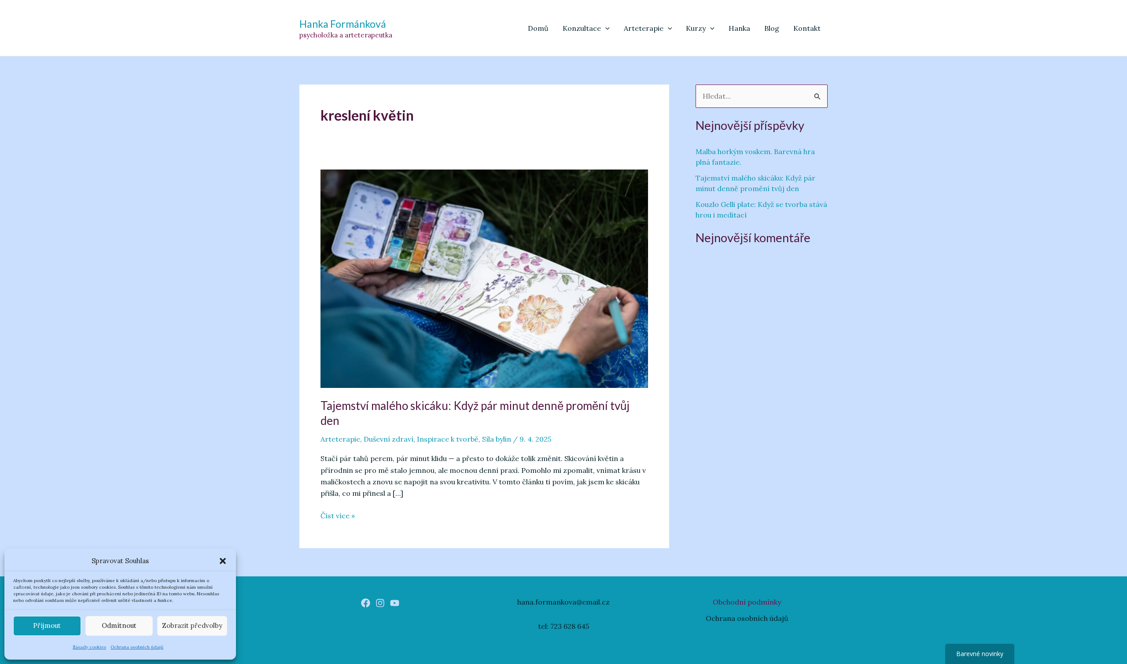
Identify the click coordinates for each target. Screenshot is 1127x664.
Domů (538, 28)
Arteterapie (643, 28)
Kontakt (807, 28)
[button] (222, 561)
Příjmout (47, 625)
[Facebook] (365, 603)
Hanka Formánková (342, 24)
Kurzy (696, 28)
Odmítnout (119, 625)
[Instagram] (380, 603)
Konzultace (582, 28)
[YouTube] (394, 603)
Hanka (739, 28)
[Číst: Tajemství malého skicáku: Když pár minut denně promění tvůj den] (484, 277)
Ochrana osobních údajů (136, 647)
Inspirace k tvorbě (448, 439)
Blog (771, 28)
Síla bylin (496, 439)
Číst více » (337, 516)
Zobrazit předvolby (192, 625)
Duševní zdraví (388, 439)
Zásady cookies (89, 647)
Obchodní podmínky (747, 602)
